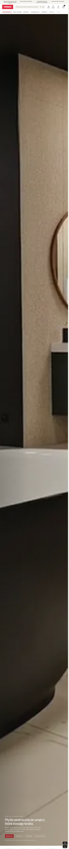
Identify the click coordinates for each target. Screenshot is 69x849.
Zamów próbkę (29, 836)
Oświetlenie (44, 12)
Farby (64, 12)
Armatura (59, 12)
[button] (43, 7)
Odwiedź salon (19, 836)
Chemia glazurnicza (35, 12)
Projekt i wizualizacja (17, 12)
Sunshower (51, 12)
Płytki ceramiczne (6, 12)
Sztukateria (25, 12)
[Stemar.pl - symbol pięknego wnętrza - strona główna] (7, 7)
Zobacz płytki (9, 836)
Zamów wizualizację (39, 836)
